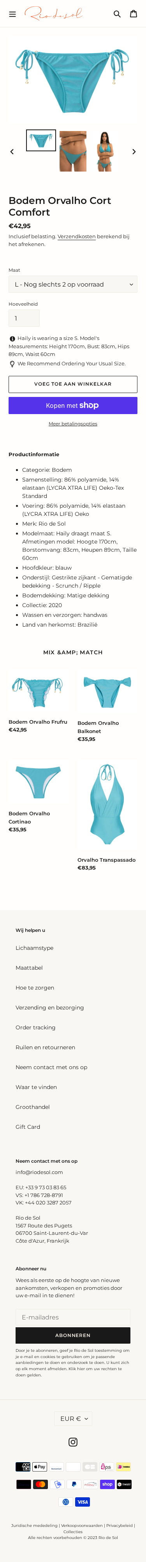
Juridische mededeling (34, 1525)
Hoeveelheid (23, 304)
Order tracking (36, 1027)
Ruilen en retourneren (45, 1047)
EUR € (70, 1418)
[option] (41, 140)
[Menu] (12, 13)
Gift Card (28, 1126)
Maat (14, 270)
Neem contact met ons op (51, 1067)
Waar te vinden (36, 1087)
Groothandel (33, 1106)
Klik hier (77, 1368)
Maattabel (29, 967)
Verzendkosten (77, 236)
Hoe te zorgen (35, 987)
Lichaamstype (34, 947)
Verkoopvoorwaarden (82, 1525)
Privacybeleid (119, 1525)
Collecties (73, 1531)
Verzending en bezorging (50, 1007)
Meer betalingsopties (73, 424)
